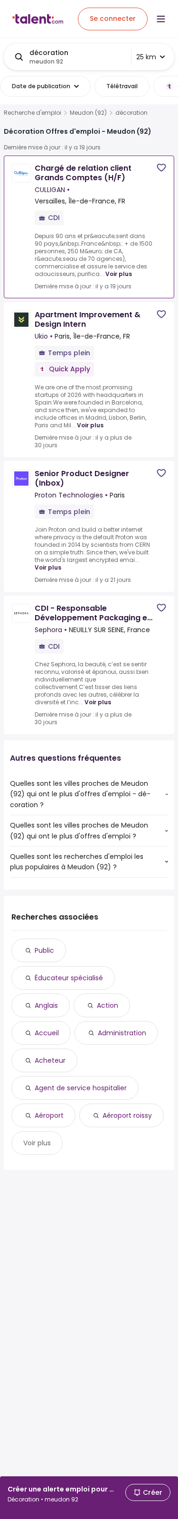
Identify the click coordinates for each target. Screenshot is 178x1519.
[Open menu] (161, 19)
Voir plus (118, 274)
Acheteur (50, 1060)
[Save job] (161, 168)
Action (107, 1005)
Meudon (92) (88, 113)
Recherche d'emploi (32, 113)
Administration (122, 1033)
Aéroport (49, 1115)
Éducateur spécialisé (69, 978)
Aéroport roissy (127, 1115)
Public (44, 950)
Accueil (47, 1033)
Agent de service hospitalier (81, 1088)
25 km (146, 57)
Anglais (46, 1005)
